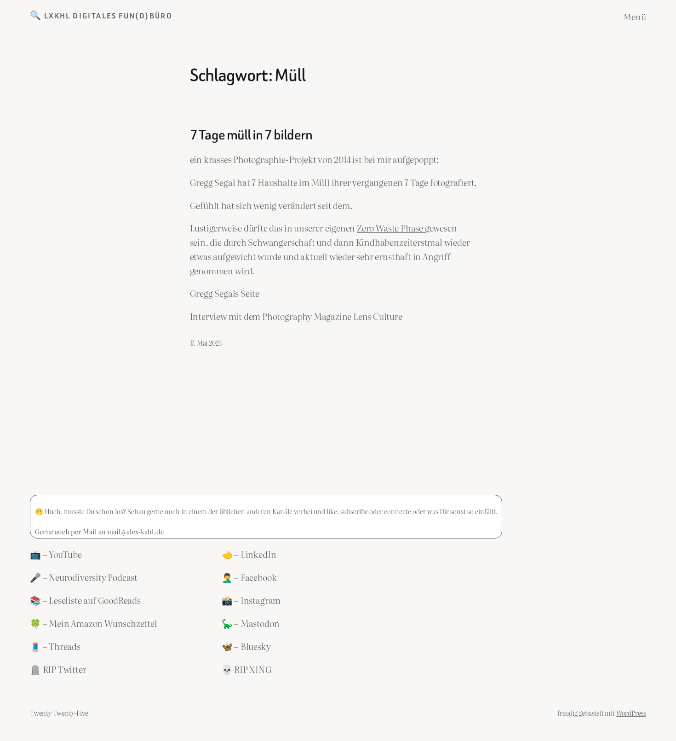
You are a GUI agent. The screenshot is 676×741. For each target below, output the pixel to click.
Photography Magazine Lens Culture (332, 316)
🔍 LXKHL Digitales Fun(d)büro (101, 16)
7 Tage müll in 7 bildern (251, 135)
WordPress (631, 713)
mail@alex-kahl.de (135, 531)
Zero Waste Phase (391, 227)
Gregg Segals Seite (225, 293)
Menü (634, 16)
